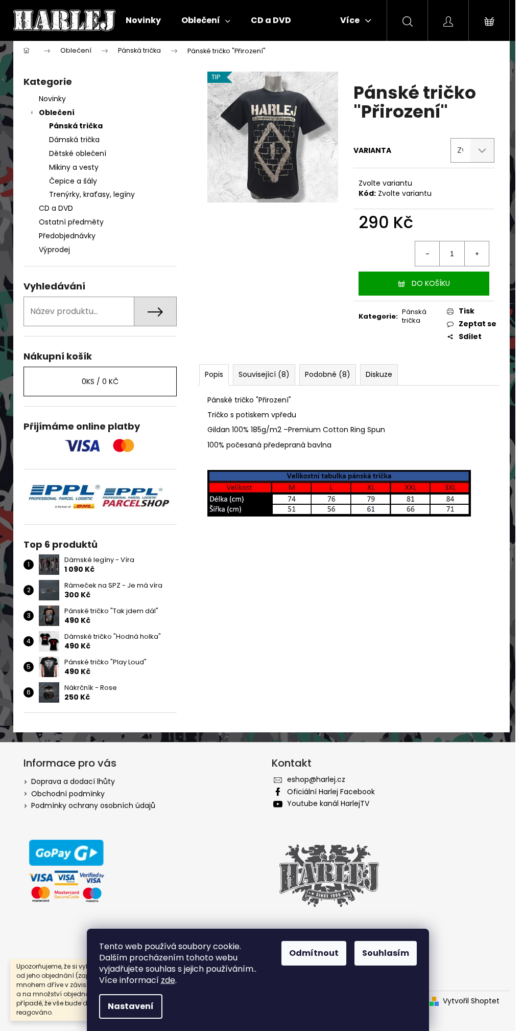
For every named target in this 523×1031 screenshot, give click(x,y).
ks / (100, 381)
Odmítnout (314, 953)
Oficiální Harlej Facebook (331, 792)
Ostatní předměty (71, 222)
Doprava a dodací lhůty (73, 781)
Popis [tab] (214, 374)
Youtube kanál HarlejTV (328, 803)
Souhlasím (385, 953)
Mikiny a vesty (74, 167)
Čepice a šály (73, 181)
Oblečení (57, 112)
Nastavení (131, 1006)
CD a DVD (56, 208)
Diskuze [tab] (379, 374)
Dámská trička (74, 140)
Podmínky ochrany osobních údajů (93, 805)
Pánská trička (76, 126)
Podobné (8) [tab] (327, 374)
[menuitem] (143, 20)
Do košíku (431, 283)
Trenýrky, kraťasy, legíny (92, 194)
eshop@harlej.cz (316, 779)
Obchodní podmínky (68, 794)
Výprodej (54, 249)
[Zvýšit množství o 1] (476, 253)
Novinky (52, 99)
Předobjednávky (67, 236)
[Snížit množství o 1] (427, 253)
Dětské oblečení (77, 153)
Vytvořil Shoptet (471, 1001)
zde (168, 980)
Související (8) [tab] (264, 374)
